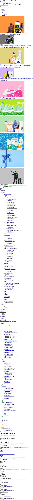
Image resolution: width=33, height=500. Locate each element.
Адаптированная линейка (22, 46)
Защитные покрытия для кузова (25, 45)
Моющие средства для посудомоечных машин (10, 410)
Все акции (3, 10)
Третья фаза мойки (7, 364)
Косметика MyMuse (3, 97)
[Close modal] (4, 494)
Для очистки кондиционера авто (11, 215)
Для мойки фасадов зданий (10, 232)
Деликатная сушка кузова (10, 251)
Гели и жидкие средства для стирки (10, 269)
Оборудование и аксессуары (4, 184)
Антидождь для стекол (10, 206)
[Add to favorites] (0, 448)
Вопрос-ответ (5, 307)
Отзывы (3, 303)
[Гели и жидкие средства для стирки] (15, 269)
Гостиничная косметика (7, 296)
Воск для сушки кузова (10, 200)
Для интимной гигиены (11, 98)
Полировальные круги (10, 257)
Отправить (2, 465)
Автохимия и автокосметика (7, 194)
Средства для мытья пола (5, 66)
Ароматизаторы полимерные (9, 354)
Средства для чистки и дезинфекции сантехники (18, 78)
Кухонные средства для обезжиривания (5, 78)
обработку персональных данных (9, 486)
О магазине (5, 14)
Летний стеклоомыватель (10, 210)
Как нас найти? (2, 0)
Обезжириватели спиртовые (9, 246)
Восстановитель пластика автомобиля (13, 47)
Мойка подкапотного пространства (23, 47)
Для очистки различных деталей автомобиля (13, 230)
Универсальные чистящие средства (10, 267)
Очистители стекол (7, 268)
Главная (3, 8)
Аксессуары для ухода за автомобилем (9, 346)
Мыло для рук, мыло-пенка (9, 273)
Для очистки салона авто (10, 213)
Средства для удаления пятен (14, 79)
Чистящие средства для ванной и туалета (18, 65)
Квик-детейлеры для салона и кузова (10, 245)
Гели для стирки (9, 271)
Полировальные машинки (10, 258)
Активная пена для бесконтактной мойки (11, 332)
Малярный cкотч (9, 259)
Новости (3, 11)
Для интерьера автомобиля (20, 33)
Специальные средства (8, 277)
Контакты (3, 15)
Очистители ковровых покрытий (9, 287)
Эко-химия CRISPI (2, 115)
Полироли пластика (9, 214)
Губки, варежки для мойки (10, 218)
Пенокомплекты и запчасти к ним (5, 185)
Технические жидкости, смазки (17, 34)
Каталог (3, 9)
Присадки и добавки (9, 231)
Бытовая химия (2, 64)
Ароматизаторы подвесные (10, 224)
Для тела (7, 98)
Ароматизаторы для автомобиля (8, 34)
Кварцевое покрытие (10, 243)
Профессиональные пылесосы (22, 185)
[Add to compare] (1, 448)
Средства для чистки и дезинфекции (10, 286)
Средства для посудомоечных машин (24, 66)
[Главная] (7, 187)
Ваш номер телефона (3, 485)
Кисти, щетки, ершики (10, 253)
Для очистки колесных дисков (10, 45)
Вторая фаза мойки (9, 238)
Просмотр (1, 446)
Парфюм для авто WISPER (10, 227)
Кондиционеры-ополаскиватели (11, 272)
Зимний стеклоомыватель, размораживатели (13, 209)
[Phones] (0, 188)
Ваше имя (2, 462)
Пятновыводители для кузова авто (8, 370)
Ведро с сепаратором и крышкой (9, 376)
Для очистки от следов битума (11, 205)
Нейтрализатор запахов (21, 79)
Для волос (1, 98)
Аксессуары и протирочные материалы (7, 46)
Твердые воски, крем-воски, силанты (12, 244)
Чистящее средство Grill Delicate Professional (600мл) (7, 454)
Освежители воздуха (5, 67)
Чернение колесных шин (8, 260)
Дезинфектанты (10, 67)
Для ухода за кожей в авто (8, 344)
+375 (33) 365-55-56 (3, 189)
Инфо (3, 12)
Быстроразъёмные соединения (14, 185)
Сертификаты (5, 13)
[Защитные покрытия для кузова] (14, 241)
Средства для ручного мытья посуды (14, 66)
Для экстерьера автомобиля (12, 33)
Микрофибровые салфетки (10, 250)
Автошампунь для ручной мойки (11, 199)
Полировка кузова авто (15, 46)
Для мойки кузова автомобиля (4, 33)
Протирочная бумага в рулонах (9, 350)
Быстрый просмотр (25, 447)
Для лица (4, 98)
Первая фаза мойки (9, 237)
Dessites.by (6, 482)
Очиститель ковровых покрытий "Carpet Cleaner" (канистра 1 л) (9, 444)
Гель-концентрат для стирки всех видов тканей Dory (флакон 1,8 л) (9, 458)
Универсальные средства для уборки (10, 284)
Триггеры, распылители (10, 219)
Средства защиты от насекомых (17, 67)
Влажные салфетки (9, 220)
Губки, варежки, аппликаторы (11, 252)
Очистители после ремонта (7, 405)
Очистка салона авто (8, 247)
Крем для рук (7, 274)
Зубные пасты (2, 65)
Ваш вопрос (2, 497)
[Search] (1, 188)
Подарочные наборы (3, 167)
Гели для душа (5, 394)
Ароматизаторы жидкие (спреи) (11, 225)
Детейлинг (1, 44)
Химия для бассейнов (6, 297)
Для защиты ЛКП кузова (10, 207)
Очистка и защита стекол (17, 45)
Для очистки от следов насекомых (11, 204)
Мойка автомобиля (3, 45)
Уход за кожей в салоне (5, 47)
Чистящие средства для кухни (8, 65)
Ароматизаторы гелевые (8, 353)
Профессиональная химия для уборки (5, 77)
